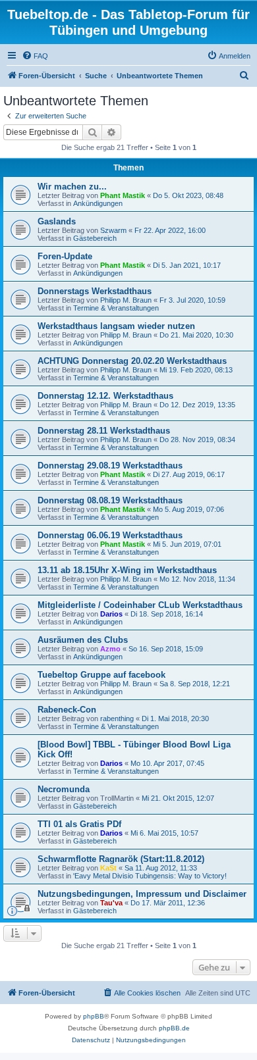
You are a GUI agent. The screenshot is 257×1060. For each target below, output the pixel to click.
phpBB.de (174, 1028)
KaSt (108, 868)
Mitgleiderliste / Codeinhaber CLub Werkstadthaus (140, 605)
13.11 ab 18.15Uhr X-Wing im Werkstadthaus (127, 570)
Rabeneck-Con (67, 710)
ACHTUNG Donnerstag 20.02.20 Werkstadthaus (132, 361)
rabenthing (117, 718)
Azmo (110, 649)
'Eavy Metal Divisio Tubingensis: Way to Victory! (150, 876)
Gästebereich (95, 238)
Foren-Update (65, 256)
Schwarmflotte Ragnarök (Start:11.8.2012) (121, 859)
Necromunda (64, 789)
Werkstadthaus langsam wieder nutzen (116, 326)
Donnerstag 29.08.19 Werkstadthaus (110, 465)
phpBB (93, 1016)
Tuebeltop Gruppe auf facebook (101, 675)
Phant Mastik (122, 195)
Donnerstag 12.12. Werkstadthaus (105, 396)
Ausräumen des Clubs (83, 640)
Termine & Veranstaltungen (116, 308)
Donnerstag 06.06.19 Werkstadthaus (110, 535)
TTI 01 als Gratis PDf (79, 824)
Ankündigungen (98, 203)
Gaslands (57, 221)
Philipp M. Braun (126, 300)
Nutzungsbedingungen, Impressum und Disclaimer (142, 894)
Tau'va (111, 903)
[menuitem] (35, 56)
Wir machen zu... (72, 186)
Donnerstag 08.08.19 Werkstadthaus (110, 500)
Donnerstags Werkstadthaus (95, 291)
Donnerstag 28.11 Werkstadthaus (104, 431)
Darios (111, 614)
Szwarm (113, 230)
